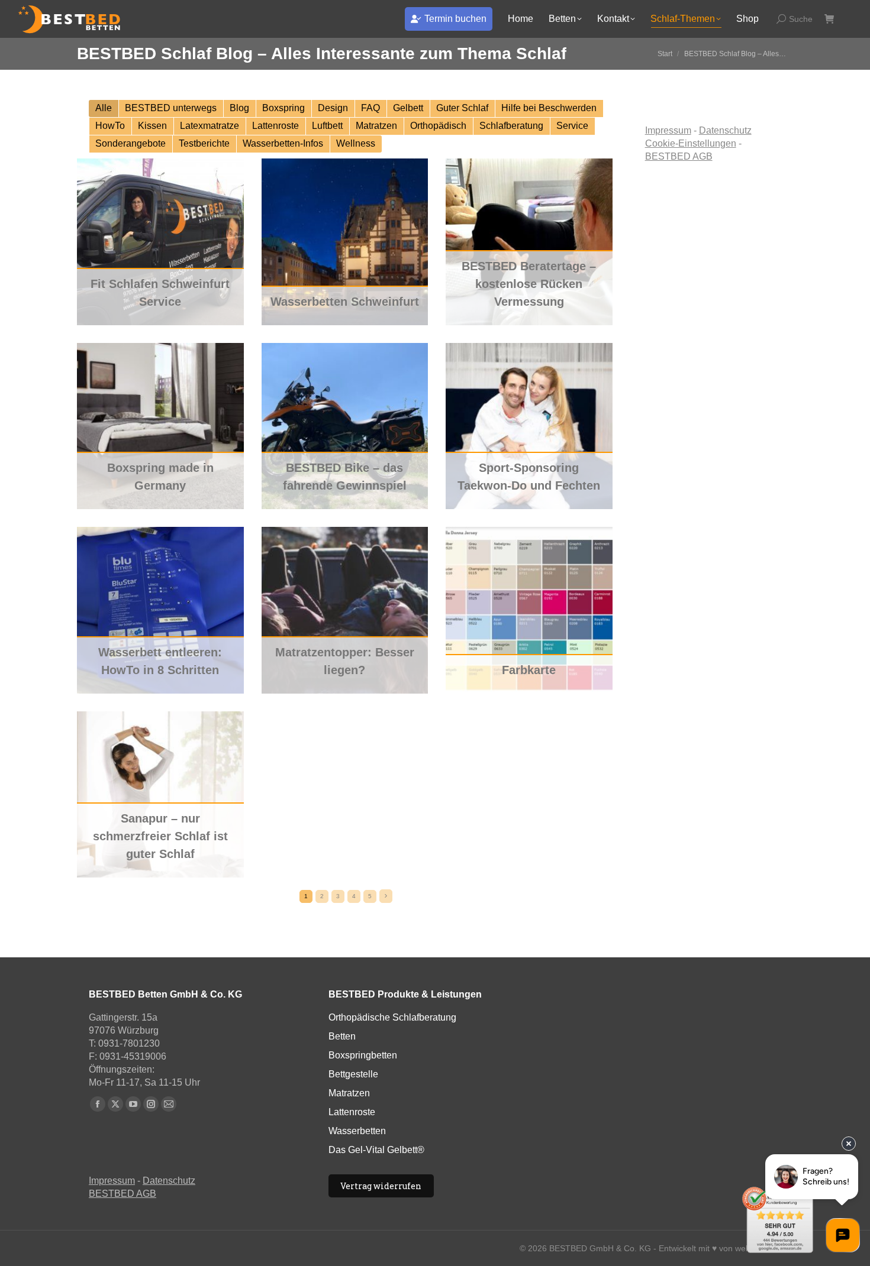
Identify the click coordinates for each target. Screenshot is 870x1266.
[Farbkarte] (529, 610)
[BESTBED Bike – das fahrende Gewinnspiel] (345, 426)
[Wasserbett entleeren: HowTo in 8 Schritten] (160, 610)
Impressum (668, 130)
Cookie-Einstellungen (690, 143)
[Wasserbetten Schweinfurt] (345, 241)
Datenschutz (725, 130)
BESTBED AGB (679, 156)
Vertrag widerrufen (380, 1185)
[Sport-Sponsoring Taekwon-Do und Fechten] (529, 426)
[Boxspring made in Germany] (160, 426)
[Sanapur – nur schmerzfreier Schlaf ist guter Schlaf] (160, 794)
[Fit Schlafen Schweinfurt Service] (160, 241)
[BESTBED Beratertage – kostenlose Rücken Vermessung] (529, 241)
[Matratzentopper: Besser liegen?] (345, 610)
